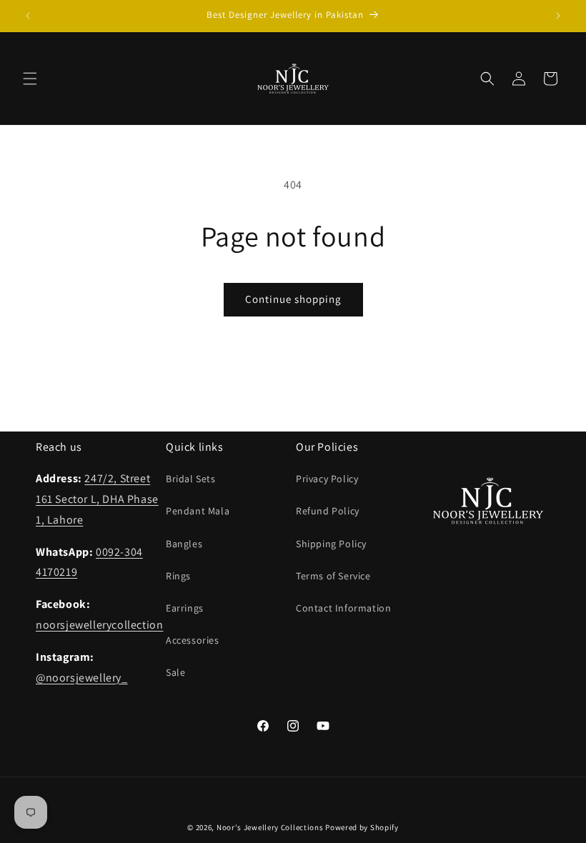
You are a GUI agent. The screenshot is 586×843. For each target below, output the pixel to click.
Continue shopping (293, 299)
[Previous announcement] (28, 15)
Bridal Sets (191, 478)
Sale (175, 672)
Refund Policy (327, 510)
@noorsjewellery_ (82, 677)
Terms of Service (333, 575)
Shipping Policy (331, 543)
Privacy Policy (327, 478)
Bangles (184, 543)
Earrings (185, 608)
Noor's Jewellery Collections (270, 827)
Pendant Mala (197, 510)
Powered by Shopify (362, 827)
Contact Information (343, 608)
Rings (178, 575)
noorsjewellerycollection (99, 624)
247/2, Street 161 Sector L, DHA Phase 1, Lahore (97, 499)
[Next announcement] (558, 15)
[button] (30, 78)
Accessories (192, 640)
